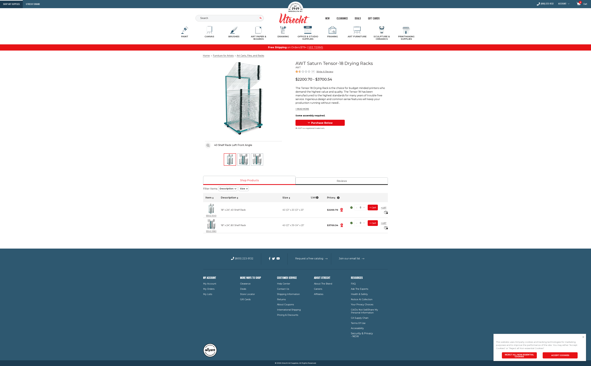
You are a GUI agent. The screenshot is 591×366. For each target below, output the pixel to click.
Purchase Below (322, 122)
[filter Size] (244, 188)
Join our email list (349, 258)
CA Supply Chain (359, 318)
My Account (209, 283)
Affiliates (318, 294)
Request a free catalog (309, 258)
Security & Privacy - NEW (362, 335)
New (327, 18)
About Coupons (285, 304)
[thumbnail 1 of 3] (230, 159)
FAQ (353, 283)
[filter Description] (227, 188)
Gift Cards (374, 18)
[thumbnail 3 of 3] (257, 159)
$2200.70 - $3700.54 (314, 79)
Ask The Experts (359, 289)
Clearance (342, 18)
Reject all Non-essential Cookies (519, 356)
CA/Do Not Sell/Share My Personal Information (364, 311)
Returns (281, 299)
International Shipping (289, 309)
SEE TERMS (315, 47)
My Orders (208, 289)
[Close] (583, 337)
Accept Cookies (560, 355)
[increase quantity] (364, 207)
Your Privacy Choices (362, 304)
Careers (318, 289)
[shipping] (385, 213)
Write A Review (324, 71)
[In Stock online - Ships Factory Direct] (351, 207)
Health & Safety (359, 294)
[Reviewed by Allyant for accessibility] (210, 356)
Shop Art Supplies (11, 4)
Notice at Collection (361, 299)
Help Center (283, 283)
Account (562, 3)
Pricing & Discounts (287, 315)
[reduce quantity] (357, 207)
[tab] (249, 180)
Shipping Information (288, 294)
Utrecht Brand (33, 4)
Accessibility (357, 328)
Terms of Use (358, 323)
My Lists (207, 294)
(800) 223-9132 (547, 3)
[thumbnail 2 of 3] (243, 159)
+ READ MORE (302, 109)
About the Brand (323, 283)
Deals (358, 18)
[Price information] (341, 210)
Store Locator (247, 294)
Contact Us (283, 289)
